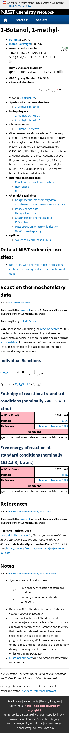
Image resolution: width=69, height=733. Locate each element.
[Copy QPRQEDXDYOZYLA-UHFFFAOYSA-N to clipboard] (61, 73)
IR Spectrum (22, 222)
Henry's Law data (25, 213)
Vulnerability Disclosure (18, 714)
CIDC (65, 420)
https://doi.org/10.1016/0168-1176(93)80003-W (35, 548)
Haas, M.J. (6, 535)
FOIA (61, 714)
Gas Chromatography (28, 231)
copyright (25, 310)
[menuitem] (5, 19)
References (22, 186)
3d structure (27, 98)
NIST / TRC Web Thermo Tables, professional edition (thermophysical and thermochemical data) (37, 269)
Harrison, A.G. (22, 535)
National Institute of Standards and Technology (8, 12)
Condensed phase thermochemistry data (40, 204)
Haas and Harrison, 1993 (53, 426)
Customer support (20, 658)
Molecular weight (20, 44)
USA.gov (36, 728)
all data (5, 553)
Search (20, 20)
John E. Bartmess (29, 321)
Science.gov (22, 728)
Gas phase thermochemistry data (35, 200)
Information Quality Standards (24, 723)
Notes (18, 191)
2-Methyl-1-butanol (27, 106)
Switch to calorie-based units (33, 240)
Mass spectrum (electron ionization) (37, 226)
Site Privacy (14, 701)
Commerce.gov (53, 723)
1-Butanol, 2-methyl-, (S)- (30, 129)
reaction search (49, 329)
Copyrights (16, 705)
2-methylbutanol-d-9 (28, 120)
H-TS (65, 475)
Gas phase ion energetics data (33, 217)
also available (8, 342)
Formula (14, 39)
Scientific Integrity (48, 719)
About (40, 20)
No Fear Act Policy (45, 714)
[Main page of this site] (5, 19)
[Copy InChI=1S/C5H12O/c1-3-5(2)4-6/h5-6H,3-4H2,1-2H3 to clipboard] (10, 63)
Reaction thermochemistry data (34, 182)
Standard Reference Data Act (38, 691)
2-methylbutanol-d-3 (28, 115)
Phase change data (26, 209)
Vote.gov (49, 728)
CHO (5, 372)
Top (10, 302)
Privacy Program (50, 701)
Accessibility (30, 701)
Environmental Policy (22, 719)
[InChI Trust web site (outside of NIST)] (64, 51)
